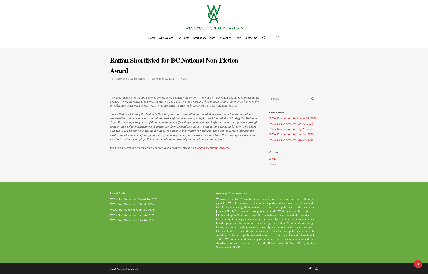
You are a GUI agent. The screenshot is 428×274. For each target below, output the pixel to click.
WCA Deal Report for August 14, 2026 (293, 118)
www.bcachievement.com (212, 148)
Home (151, 38)
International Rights (204, 38)
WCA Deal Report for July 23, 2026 (291, 129)
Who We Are (166, 38)
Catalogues (225, 38)
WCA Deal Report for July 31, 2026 (291, 123)
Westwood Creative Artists (130, 78)
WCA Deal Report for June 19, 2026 (291, 139)
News (184, 78)
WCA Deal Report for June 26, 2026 (291, 134)
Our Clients (183, 38)
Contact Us (251, 38)
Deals (238, 38)
